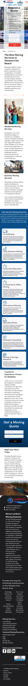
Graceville (20, 598)
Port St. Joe (19, 592)
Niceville (19, 594)
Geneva (8, 600)
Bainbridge (8, 592)
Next (15, 45)
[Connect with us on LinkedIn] (13, 652)
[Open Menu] (26, 2)
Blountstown (20, 610)
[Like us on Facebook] (4, 652)
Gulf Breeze (8, 598)
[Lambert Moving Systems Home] (8, 2)
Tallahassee (8, 612)
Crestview (20, 606)
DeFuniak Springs (8, 606)
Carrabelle (20, 608)
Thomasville (19, 612)
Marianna (8, 596)
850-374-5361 (21, 222)
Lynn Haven (19, 596)
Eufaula (8, 604)
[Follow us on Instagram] (9, 652)
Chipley (8, 608)
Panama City (8, 594)
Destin (20, 604)
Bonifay (8, 610)
